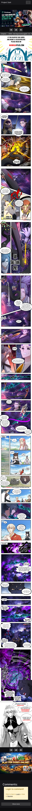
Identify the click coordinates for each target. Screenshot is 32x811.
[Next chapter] (21, 29)
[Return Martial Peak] (16, 29)
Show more (16, 804)
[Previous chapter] (11, 29)
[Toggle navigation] (28, 2)
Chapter (3, 34)
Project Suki (6, 2)
